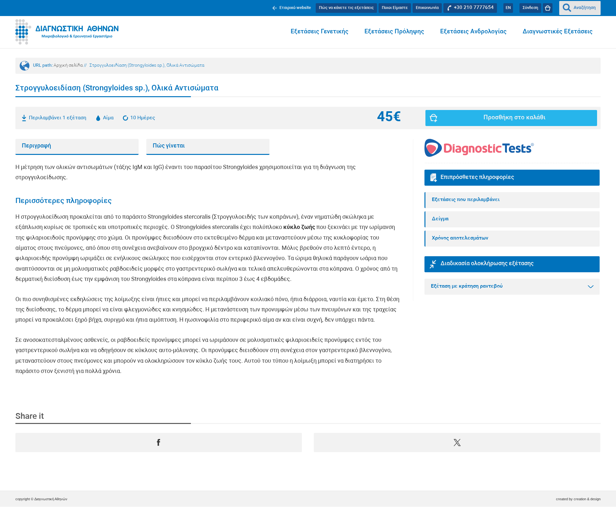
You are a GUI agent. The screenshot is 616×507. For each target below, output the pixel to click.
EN (508, 8)
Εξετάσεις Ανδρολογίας (473, 32)
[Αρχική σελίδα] (66, 32)
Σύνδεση (530, 8)
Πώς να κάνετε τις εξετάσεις (346, 8)
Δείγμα (440, 219)
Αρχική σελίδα (68, 65)
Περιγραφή (36, 146)
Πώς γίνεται (169, 146)
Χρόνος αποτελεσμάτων (460, 238)
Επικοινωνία (427, 8)
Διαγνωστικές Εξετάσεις (558, 32)
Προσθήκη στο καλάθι (514, 118)
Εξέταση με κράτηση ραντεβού (467, 286)
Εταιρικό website (295, 8)
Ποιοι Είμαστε (395, 8)
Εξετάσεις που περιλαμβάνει (466, 199)
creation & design (587, 499)
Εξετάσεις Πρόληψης (394, 32)
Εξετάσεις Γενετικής (319, 32)
